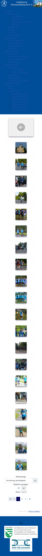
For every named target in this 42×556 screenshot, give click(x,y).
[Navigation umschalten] (21, 523)
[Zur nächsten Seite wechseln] (26, 499)
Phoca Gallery (34, 511)
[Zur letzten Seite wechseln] (30, 499)
